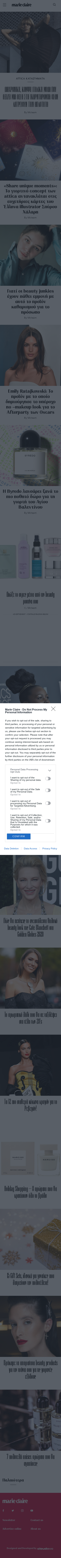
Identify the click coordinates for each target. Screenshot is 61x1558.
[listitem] (30, 770)
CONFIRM (19, 836)
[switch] (48, 778)
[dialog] (30, 779)
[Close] (54, 710)
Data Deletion (11, 848)
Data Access (30, 848)
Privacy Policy (49, 848)
